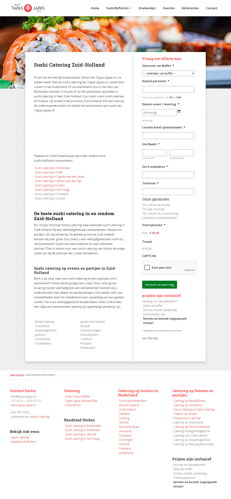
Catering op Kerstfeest (187, 405)
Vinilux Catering (39, 417)
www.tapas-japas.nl (23, 405)
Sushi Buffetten (117, 8)
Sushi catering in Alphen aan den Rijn (58, 181)
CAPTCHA (149, 256)
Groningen (126, 440)
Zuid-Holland (127, 409)
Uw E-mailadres (155, 167)
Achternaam (177, 158)
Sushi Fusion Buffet (77, 396)
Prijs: (145, 233)
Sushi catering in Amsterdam (83, 426)
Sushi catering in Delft (48, 172)
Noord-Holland (129, 405)
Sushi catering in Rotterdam (52, 168)
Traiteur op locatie (185, 414)
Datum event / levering (160, 104)
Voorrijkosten (153, 225)
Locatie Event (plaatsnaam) (163, 127)
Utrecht (124, 422)
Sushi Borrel (73, 405)
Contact (211, 8)
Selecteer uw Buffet (158, 66)
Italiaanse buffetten (23, 442)
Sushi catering (17, 374)
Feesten (169, 8)
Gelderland (126, 453)
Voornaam (148, 158)
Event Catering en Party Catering (193, 409)
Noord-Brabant (129, 427)
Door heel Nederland (133, 401)
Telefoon (150, 183)
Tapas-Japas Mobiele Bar (81, 401)
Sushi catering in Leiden (50, 185)
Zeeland (124, 414)
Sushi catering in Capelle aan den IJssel (59, 177)
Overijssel (125, 435)
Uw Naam (151, 144)
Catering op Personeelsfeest (191, 427)
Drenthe (124, 444)
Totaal (147, 242)
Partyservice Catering (186, 418)
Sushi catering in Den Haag (52, 190)
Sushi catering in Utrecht (80, 434)
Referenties (190, 8)
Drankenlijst (147, 8)
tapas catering (20, 437)
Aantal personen (155, 81)
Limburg (124, 418)
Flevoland (125, 431)
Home (95, 8)
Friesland (125, 448)
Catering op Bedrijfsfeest (189, 401)
